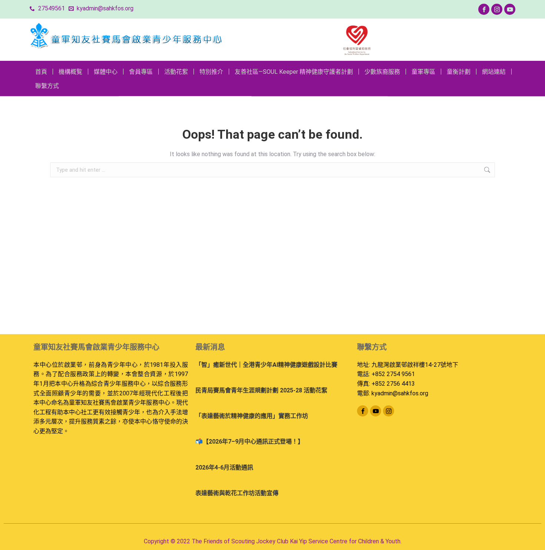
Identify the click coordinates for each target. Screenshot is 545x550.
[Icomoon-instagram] (496, 9)
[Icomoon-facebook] (483, 9)
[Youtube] (509, 9)
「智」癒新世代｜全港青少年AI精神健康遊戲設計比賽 (266, 364)
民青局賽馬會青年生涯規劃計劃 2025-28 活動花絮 (261, 390)
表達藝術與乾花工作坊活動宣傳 (236, 493)
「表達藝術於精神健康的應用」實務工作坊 (251, 415)
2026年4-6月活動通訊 (224, 467)
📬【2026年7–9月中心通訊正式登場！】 (249, 441)
